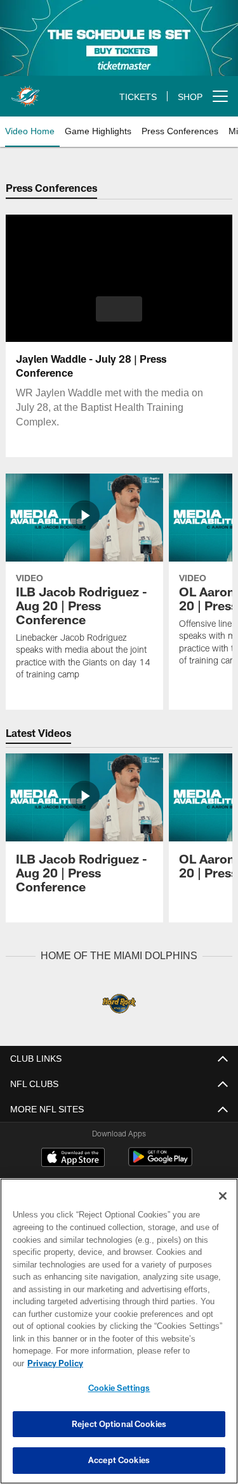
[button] (119, 309)
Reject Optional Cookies (119, 1424)
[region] (119, 1337)
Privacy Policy (153, 1363)
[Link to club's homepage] (25, 91)
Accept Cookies (119, 1460)
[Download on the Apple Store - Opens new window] (73, 1158)
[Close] (223, 1209)
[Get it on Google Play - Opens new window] (160, 1162)
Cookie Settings (119, 1388)
